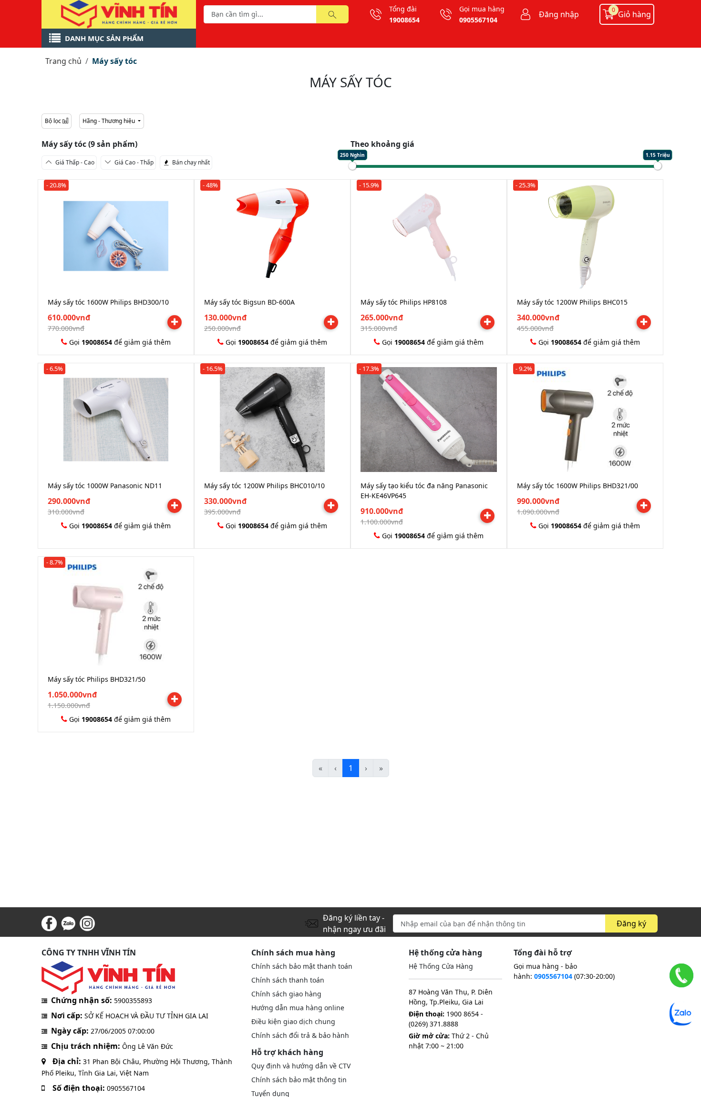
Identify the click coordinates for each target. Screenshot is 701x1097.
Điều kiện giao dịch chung (293, 1021)
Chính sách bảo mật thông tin (299, 1079)
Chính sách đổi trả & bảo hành (300, 1035)
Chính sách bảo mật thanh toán (301, 966)
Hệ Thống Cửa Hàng (441, 966)
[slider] (352, 166)
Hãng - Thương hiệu (109, 121)
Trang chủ (63, 61)
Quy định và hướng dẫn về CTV (300, 1065)
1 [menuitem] (351, 768)
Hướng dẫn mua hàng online (297, 1007)
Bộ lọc (53, 121)
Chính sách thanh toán (287, 979)
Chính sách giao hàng (286, 993)
